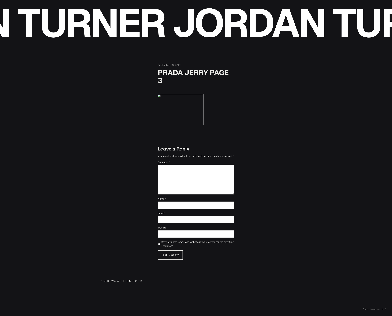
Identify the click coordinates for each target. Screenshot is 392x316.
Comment (164, 162)
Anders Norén (380, 309)
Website (162, 227)
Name (162, 198)
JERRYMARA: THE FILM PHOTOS (123, 281)
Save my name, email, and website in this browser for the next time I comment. (197, 244)
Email (161, 213)
